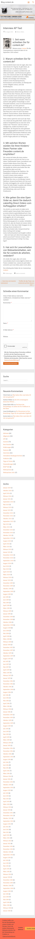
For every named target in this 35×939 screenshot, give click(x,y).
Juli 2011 (5, 860)
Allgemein (6, 436)
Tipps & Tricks (7, 461)
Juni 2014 (6, 765)
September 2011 (8, 855)
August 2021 (7, 541)
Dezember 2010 (8, 880)
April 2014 (6, 771)
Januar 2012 (6, 843)
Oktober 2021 (7, 535)
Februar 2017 (7, 675)
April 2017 (6, 670)
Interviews (6, 453)
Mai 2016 (6, 700)
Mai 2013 (6, 799)
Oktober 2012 (7, 818)
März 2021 (6, 546)
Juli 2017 (5, 661)
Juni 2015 (6, 731)
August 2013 (7, 790)
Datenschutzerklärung (11, 360)
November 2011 (8, 849)
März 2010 (6, 905)
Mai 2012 (6, 832)
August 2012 (7, 824)
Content (24, 48)
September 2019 (8, 591)
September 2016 (8, 689)
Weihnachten (7, 470)
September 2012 (8, 821)
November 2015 (8, 717)
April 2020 (6, 572)
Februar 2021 (7, 549)
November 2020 (8, 558)
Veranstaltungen (8, 464)
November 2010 (8, 883)
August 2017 (7, 658)
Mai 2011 (5, 866)
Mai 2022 (6, 524)
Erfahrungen (8, 273)
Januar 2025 (7, 488)
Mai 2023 (6, 504)
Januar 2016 (6, 712)
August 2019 (7, 594)
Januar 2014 (6, 779)
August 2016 (7, 692)
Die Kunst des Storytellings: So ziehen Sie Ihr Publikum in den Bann (16, 406)
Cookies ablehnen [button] (20, 928)
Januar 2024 (7, 499)
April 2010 (6, 902)
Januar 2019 (6, 614)
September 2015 (8, 723)
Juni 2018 (6, 630)
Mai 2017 (6, 667)
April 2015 (6, 737)
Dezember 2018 (8, 616)
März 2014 (6, 773)
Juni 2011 (6, 863)
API (4, 439)
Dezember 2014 (8, 748)
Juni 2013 (6, 796)
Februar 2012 (7, 841)
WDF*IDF (6, 467)
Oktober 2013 (7, 785)
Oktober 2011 (7, 852)
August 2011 (6, 857)
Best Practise (7, 444)
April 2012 (6, 835)
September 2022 (8, 521)
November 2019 (8, 586)
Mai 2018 (6, 633)
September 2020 (8, 560)
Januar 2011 (6, 877)
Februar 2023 (7, 507)
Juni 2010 (6, 897)
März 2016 (6, 706)
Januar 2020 (7, 580)
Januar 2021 (6, 552)
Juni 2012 (6, 829)
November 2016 (8, 684)
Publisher (6, 458)
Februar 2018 (7, 642)
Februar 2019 (7, 611)
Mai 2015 (6, 734)
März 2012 (6, 838)
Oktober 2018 (7, 622)
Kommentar (7, 303)
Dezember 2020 (8, 555)
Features (5, 450)
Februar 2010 (7, 908)
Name (5, 323)
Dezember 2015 (8, 714)
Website (5, 336)
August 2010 (7, 891)
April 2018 (6, 636)
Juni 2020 (6, 566)
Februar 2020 (7, 577)
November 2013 (8, 782)
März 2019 (6, 608)
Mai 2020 (6, 569)
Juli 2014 (5, 762)
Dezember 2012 (8, 813)
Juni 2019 (6, 600)
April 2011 (6, 869)
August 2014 (7, 759)
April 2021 (6, 544)
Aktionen (6, 433)
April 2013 (6, 801)
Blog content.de (7, 2)
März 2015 (6, 740)
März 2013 (6, 804)
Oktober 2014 (7, 754)
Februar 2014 (7, 776)
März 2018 (6, 639)
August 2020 (7, 563)
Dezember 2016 (8, 681)
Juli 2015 (5, 728)
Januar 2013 (6, 810)
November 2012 (8, 815)
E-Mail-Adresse (8, 330)
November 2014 (8, 751)
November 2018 (8, 619)
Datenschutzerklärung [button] (9, 936)
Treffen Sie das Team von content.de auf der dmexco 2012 (26, 283)
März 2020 (6, 574)
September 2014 (8, 756)
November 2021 (8, 532)
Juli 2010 (5, 894)
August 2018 (7, 628)
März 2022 (6, 527)
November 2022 (8, 516)
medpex (5, 270)
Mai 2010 (6, 899)
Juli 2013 (5, 793)
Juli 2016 (5, 695)
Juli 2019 (5, 597)
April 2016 (6, 703)
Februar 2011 (7, 874)
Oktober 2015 (7, 720)
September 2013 (8, 787)
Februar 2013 (7, 807)
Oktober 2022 (7, 518)
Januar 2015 (6, 745)
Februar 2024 (7, 496)
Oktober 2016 (7, 686)
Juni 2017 (6, 664)
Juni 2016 (6, 698)
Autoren (5, 442)
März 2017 (6, 672)
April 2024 (6, 493)
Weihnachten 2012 (9, 472)
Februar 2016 (7, 709)
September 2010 (8, 888)
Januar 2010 (6, 911)
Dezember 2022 (8, 513)
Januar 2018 (6, 644)
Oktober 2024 (7, 490)
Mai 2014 (6, 768)
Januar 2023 (7, 510)
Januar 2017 (6, 678)
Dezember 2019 (8, 583)
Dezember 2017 (8, 647)
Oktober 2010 (7, 885)
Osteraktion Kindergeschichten (12, 456)
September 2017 (8, 656)
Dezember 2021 (8, 530)
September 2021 (8, 538)
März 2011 (6, 871)
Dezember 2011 (7, 846)
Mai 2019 (6, 602)
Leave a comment (20, 273)
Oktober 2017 (7, 653)
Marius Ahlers (20, 32)
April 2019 (6, 605)
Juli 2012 (5, 827)
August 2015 (7, 726)
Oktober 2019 (7, 588)
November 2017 (8, 650)
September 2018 (8, 625)
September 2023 (8, 502)
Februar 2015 (7, 742)
